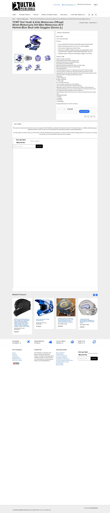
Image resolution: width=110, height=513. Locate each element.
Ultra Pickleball (19, 510)
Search (14, 352)
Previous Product (84, 22)
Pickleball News (16, 357)
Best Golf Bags (59, 363)
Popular (35, 14)
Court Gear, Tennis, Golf (78, 14)
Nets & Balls (63, 14)
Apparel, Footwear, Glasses (49, 14)
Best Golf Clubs (59, 364)
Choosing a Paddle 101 (61, 355)
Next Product (93, 22)
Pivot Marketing (94, 508)
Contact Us (15, 355)
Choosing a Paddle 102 (61, 357)
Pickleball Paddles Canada (62, 361)
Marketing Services (16, 358)
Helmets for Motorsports (22, 19)
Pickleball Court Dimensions (62, 358)
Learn (14, 14)
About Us (14, 354)
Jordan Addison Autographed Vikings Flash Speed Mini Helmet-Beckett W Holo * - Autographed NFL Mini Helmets (88, 318)
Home (13, 19)
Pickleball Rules (59, 354)
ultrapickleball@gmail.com (70, 4)
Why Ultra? (17, 124)
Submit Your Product (17, 360)
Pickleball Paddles (24, 14)
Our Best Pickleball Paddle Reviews (64, 360)
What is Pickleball (60, 352)
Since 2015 (57, 4)
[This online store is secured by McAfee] (16, 363)
